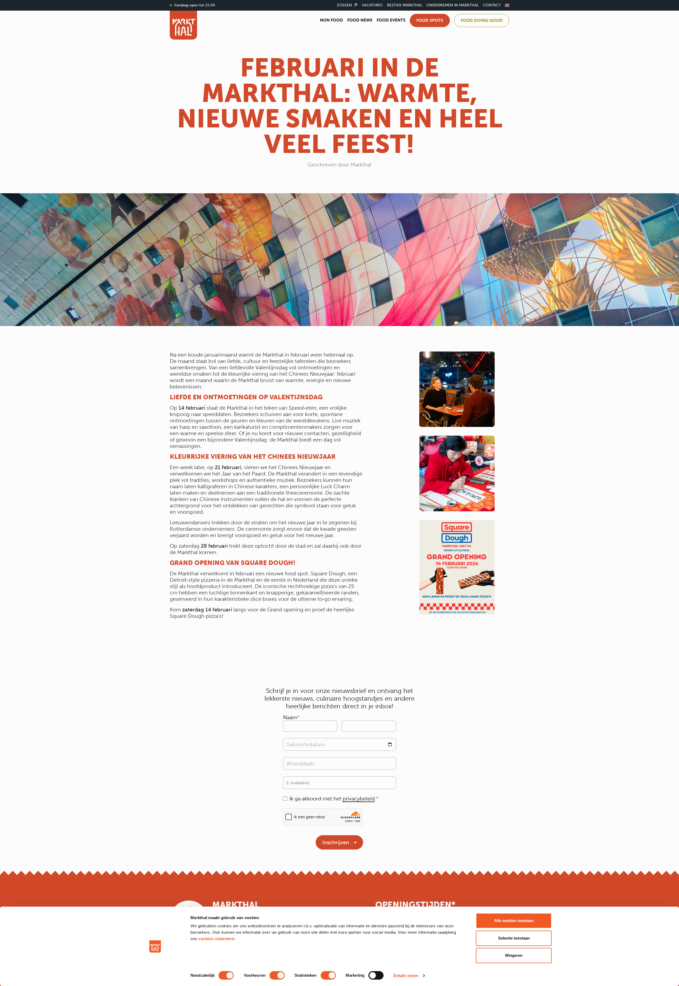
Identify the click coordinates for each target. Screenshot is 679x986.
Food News (359, 20)
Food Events (391, 20)
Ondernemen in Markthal (452, 5)
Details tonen (405, 975)
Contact (492, 5)
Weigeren (514, 955)
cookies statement (216, 938)
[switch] (277, 975)
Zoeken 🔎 (347, 5)
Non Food (331, 20)
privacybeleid (359, 798)
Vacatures (372, 5)
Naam (290, 717)
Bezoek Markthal (404, 5)
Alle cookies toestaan (514, 920)
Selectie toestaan (514, 938)
